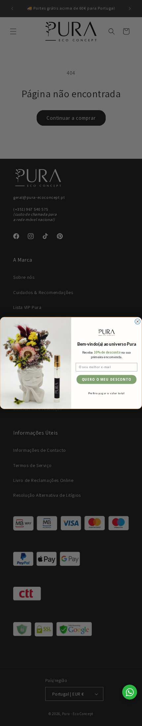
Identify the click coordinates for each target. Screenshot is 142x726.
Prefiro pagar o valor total (106, 393)
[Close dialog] (137, 321)
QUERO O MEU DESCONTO (106, 379)
